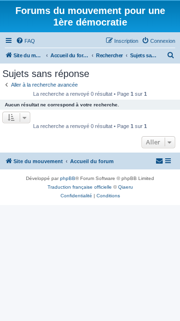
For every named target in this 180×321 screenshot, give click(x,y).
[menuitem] (25, 41)
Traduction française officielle (80, 187)
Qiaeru (125, 187)
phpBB (67, 178)
